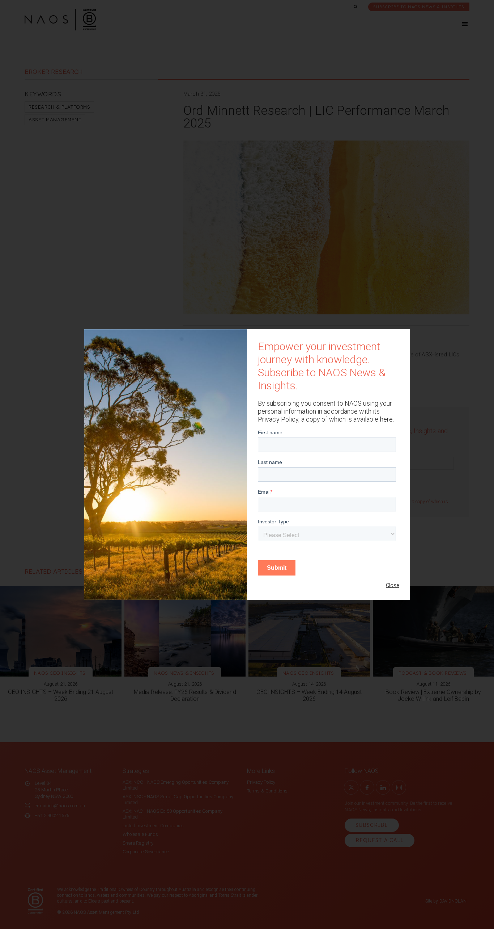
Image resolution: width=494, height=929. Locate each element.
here (386, 419)
